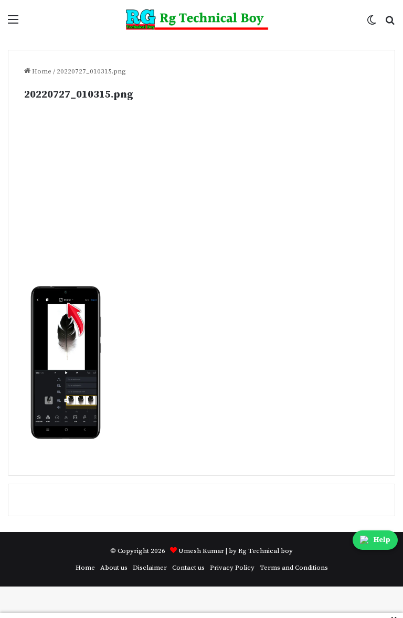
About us (114, 567)
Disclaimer (150, 567)
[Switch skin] (371, 23)
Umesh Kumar (201, 551)
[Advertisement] (201, 207)
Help (382, 540)
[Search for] (390, 23)
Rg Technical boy (265, 551)
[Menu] (13, 23)
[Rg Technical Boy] (201, 19)
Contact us (188, 567)
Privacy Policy (232, 567)
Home (40, 71)
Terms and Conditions (294, 567)
